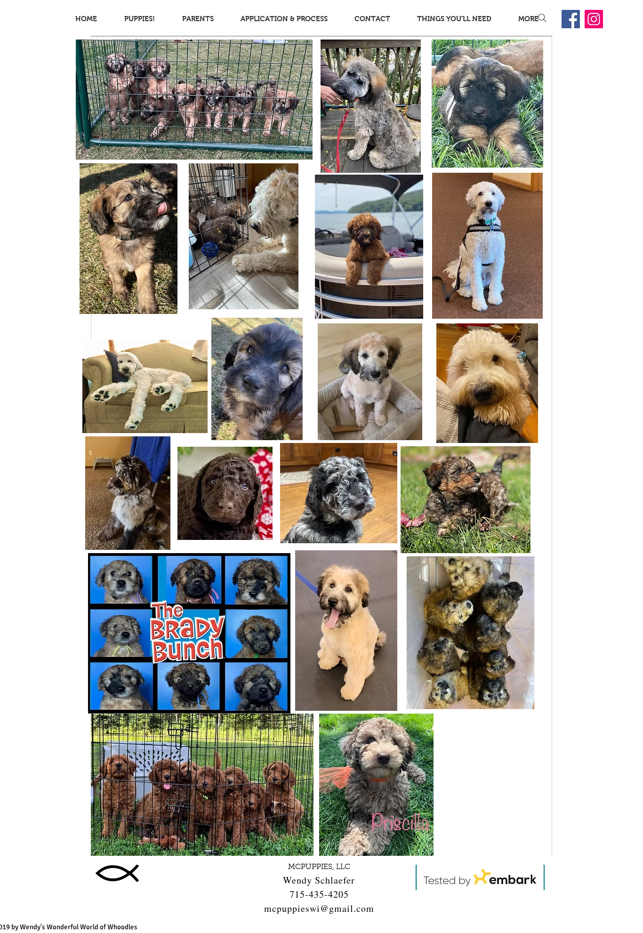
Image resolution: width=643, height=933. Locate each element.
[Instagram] (594, 19)
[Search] (542, 18)
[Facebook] (571, 19)
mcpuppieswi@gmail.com (319, 908)
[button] (140, 18)
